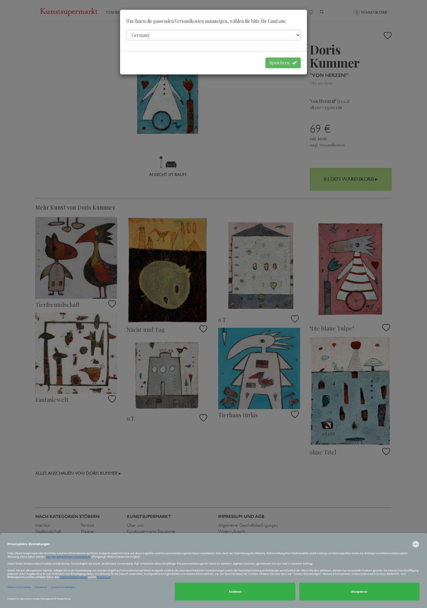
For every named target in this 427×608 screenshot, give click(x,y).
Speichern (280, 63)
